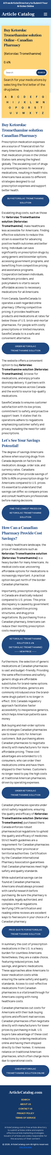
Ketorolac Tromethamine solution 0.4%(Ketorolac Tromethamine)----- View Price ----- (25, 645)
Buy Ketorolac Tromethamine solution (25, 200)
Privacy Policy (25, 1113)
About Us (25, 1104)
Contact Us (25, 1108)
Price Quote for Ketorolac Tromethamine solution (25, 931)
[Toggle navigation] (45, 14)
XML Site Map (25, 1147)
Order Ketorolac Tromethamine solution (26, 348)
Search (41, 72)
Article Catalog (18, 14)
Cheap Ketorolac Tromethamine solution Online (25, 1070)
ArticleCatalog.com (25, 1092)
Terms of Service (25, 1117)
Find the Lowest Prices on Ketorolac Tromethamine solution (25, 512)
